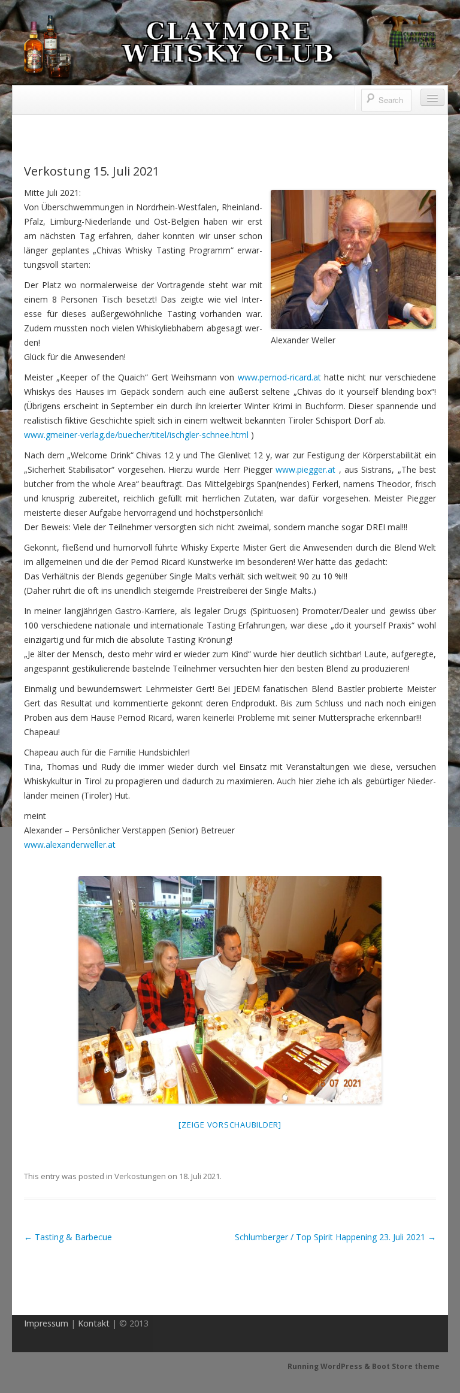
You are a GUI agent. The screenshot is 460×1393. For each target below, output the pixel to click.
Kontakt (94, 1323)
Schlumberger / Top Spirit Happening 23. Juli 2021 (335, 1237)
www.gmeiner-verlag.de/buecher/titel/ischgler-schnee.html (136, 434)
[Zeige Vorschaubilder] (230, 1124)
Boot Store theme (406, 1366)
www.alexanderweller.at (70, 844)
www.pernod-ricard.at (279, 377)
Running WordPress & (330, 1366)
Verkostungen (140, 1176)
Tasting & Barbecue (68, 1237)
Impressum (46, 1323)
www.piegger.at (305, 469)
